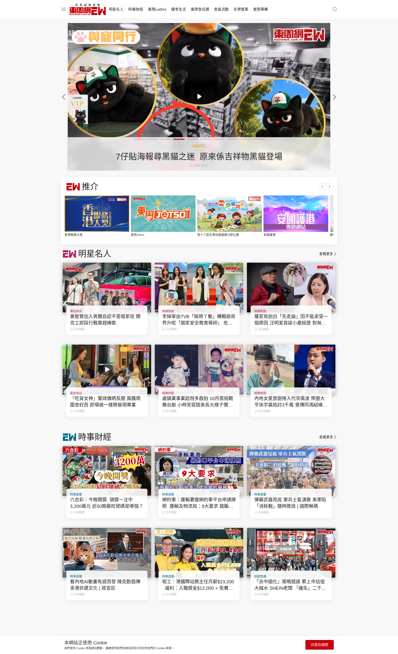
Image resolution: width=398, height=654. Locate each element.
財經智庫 (260, 576)
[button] (334, 97)
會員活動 (221, 9)
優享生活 (178, 9)
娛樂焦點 (168, 311)
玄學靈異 (241, 9)
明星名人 (116, 9)
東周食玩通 (200, 9)
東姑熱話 (76, 311)
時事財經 (135, 9)
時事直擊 (76, 494)
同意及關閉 (319, 645)
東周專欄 (260, 9)
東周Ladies (157, 9)
